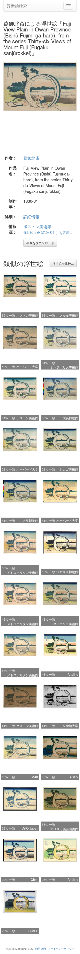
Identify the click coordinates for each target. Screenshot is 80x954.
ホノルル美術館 (67, 315)
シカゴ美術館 (69, 469)
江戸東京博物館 (67, 572)
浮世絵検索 (17, 6)
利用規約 (40, 948)
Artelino (73, 674)
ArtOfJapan (30, 828)
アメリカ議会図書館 (64, 829)
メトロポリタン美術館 (22, 572)
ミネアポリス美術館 (64, 367)
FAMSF (33, 931)
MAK (35, 777)
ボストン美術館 (37, 226)
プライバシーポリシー (61, 948)
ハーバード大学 (27, 366)
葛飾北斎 (31, 158)
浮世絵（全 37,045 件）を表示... (47, 232)
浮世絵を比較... (63, 263)
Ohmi (34, 879)
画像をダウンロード (40, 243)
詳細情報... (33, 216)
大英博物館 (70, 418)
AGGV (74, 777)
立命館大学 (70, 725)
